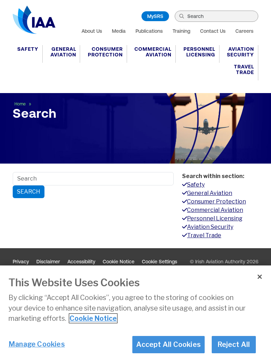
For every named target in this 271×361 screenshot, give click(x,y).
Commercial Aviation (152, 51)
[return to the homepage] (34, 20)
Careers (244, 31)
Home (20, 104)
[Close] (259, 276)
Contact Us (212, 31)
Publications (149, 31)
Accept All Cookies (168, 344)
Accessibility (81, 261)
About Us (92, 31)
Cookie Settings (159, 261)
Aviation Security (240, 51)
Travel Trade (244, 69)
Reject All (233, 344)
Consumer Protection (105, 51)
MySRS (155, 16)
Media (119, 31)
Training (181, 31)
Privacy (21, 261)
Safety (27, 49)
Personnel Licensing (199, 51)
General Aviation (63, 51)
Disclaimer (48, 261)
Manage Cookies (36, 344)
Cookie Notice (118, 261)
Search (28, 191)
